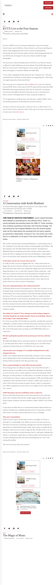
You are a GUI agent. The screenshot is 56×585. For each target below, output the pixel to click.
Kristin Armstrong (9, 538)
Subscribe (31, 139)
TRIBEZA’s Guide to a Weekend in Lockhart (27, 180)
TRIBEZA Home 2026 (31, 147)
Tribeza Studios (8, 31)
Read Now (24, 139)
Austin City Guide (28, 157)
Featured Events (28, 490)
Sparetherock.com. (18, 112)
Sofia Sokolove (8, 211)
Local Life (5, 201)
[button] (17, 166)
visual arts (19, 504)
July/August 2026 (31, 133)
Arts (4, 26)
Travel (17, 176)
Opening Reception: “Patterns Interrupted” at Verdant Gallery (28, 507)
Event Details (25, 512)
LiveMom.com (32, 84)
